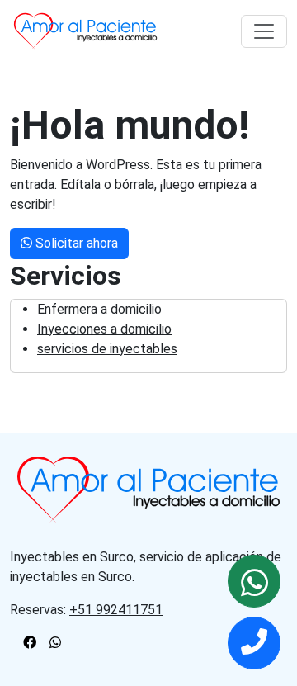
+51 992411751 (116, 609)
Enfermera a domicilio (99, 309)
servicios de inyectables (107, 349)
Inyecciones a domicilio (104, 329)
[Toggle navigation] (264, 31)
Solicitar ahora (75, 243)
